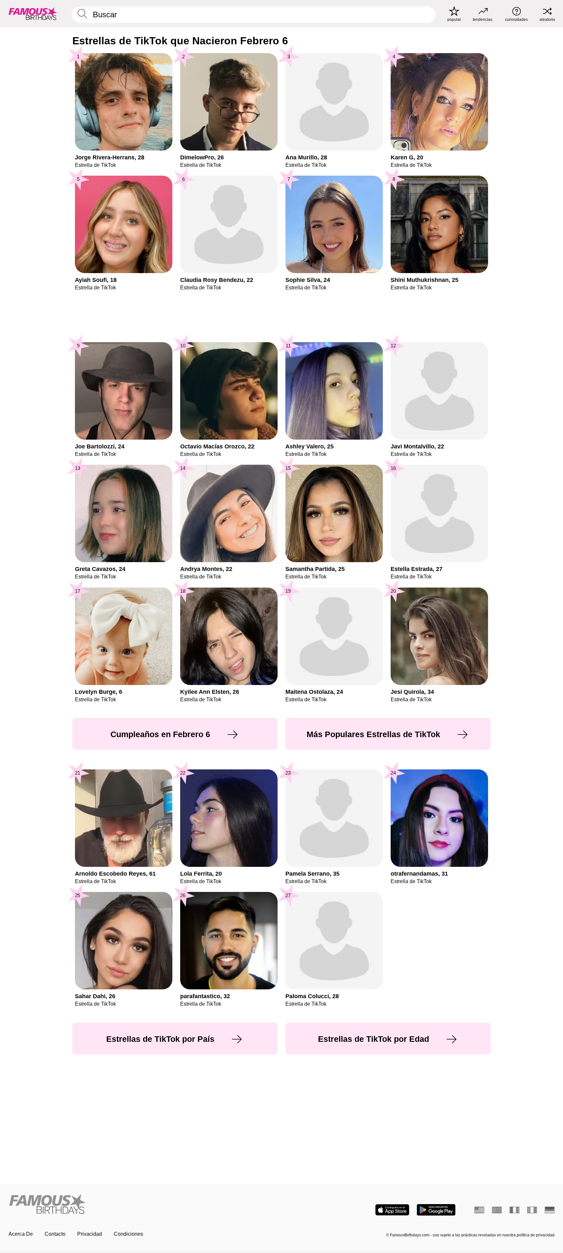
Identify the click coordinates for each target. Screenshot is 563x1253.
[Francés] (514, 1210)
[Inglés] (479, 1210)
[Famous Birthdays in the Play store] (436, 1210)
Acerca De (20, 1234)
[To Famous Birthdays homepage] (33, 14)
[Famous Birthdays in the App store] (392, 1210)
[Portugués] (497, 1210)
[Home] (143, 1205)
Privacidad (89, 1234)
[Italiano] (532, 1210)
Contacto (55, 1234)
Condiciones (128, 1234)
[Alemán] (550, 1210)
